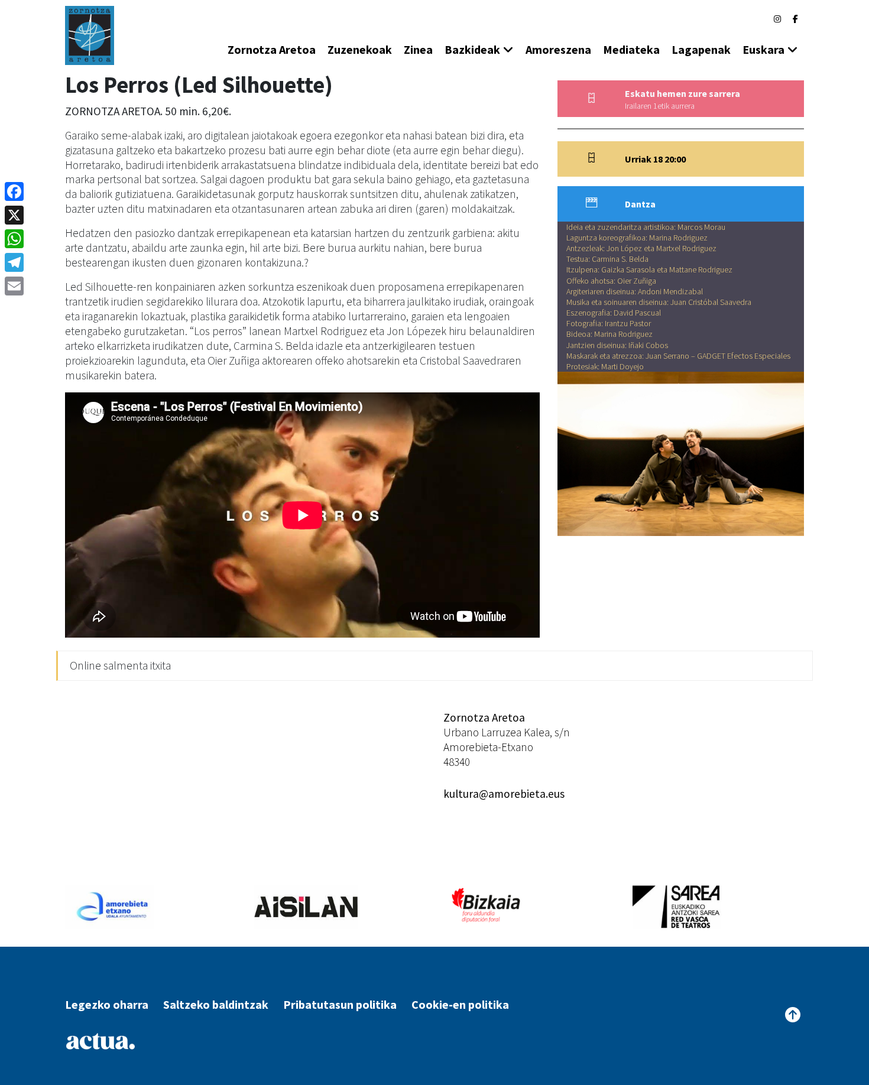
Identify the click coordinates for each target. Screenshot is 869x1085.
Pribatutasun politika (340, 1004)
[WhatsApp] (14, 239)
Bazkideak (472, 49)
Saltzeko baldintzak (215, 1004)
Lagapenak (701, 49)
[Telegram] (14, 262)
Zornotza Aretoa (272, 49)
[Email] (14, 286)
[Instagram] (777, 19)
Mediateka (631, 49)
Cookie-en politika (460, 1004)
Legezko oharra (106, 1004)
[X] (14, 215)
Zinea (418, 49)
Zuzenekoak (360, 49)
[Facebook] (795, 19)
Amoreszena (558, 49)
